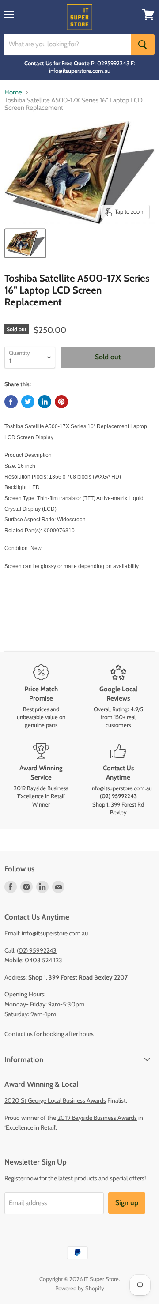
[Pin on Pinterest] (61, 401)
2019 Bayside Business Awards (97, 1118)
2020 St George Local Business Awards (55, 1100)
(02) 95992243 (37, 950)
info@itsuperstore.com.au (121, 787)
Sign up (126, 1202)
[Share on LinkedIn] (44, 401)
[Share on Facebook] (11, 401)
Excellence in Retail (41, 795)
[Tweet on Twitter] (27, 401)
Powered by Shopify (79, 1288)
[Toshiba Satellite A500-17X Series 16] (25, 243)
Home (13, 92)
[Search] (143, 44)
